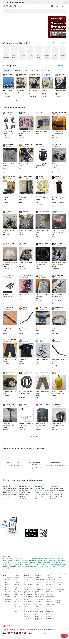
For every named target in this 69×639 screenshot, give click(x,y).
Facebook (59, 599)
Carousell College (61, 604)
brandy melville (29, 566)
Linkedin (59, 602)
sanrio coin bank (60, 564)
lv (17, 564)
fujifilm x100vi (45, 566)
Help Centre (5, 629)
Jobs (28, 629)
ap (9, 564)
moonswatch (32, 560)
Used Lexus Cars (7, 599)
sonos (17, 562)
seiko (35, 566)
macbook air (59, 562)
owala (58, 558)
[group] (34, 27)
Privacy (45, 629)
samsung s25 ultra (42, 560)
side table (28, 564)
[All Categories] (52, 6)
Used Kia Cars (6, 589)
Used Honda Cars (7, 582)
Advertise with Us (34, 629)
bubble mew (31, 562)
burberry (20, 568)
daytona (25, 562)
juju (39, 566)
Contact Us (12, 629)
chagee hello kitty (37, 564)
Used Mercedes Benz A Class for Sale (17, 603)
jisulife (39, 558)
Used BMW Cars (6, 586)
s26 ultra (5, 566)
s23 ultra (44, 558)
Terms (41, 629)
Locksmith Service (39, 596)
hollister (50, 558)
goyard (51, 560)
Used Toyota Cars (7, 577)
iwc (21, 562)
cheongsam (52, 564)
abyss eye (5, 558)
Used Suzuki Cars (7, 603)
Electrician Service (39, 594)
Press (17, 629)
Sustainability (23, 629)
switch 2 (12, 562)
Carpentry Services (28, 591)
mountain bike (27, 558)
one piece (11, 566)
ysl (23, 566)
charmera (13, 564)
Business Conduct (52, 629)
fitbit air (34, 558)
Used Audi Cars (6, 584)
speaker (20, 558)
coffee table (57, 560)
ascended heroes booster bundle (45, 562)
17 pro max (6, 562)
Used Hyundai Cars (7, 587)
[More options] (3, 100)
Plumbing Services (39, 592)
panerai (45, 564)
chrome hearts (20, 560)
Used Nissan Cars (7, 594)
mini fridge (22, 564)
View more (34, 436)
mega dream (11, 560)
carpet (26, 560)
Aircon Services (28, 596)
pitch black (18, 566)
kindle (63, 560)
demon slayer (13, 558)
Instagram (59, 600)
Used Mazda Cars (7, 601)
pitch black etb (13, 568)
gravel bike (56, 566)
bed (54, 558)
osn (51, 566)
